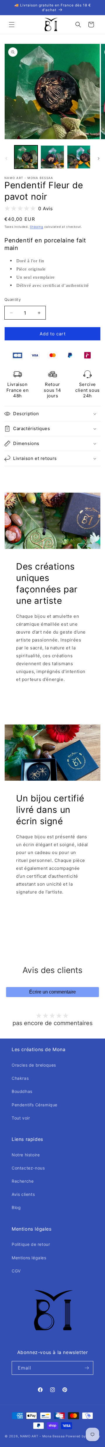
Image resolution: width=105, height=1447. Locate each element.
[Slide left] (6, 158)
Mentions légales (29, 1257)
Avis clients (23, 1194)
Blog (16, 1207)
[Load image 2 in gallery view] (52, 157)
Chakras (20, 1078)
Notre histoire (26, 1154)
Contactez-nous (28, 1167)
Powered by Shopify (83, 1436)
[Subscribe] (86, 1368)
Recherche (23, 1181)
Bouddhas (22, 1091)
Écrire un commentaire (52, 991)
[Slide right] (98, 158)
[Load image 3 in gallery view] (78, 157)
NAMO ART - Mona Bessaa (42, 1436)
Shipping (36, 226)
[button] (11, 24)
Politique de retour (31, 1244)
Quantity (12, 299)
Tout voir (21, 1117)
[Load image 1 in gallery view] (26, 157)
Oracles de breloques (34, 1065)
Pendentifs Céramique (34, 1104)
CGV (16, 1270)
